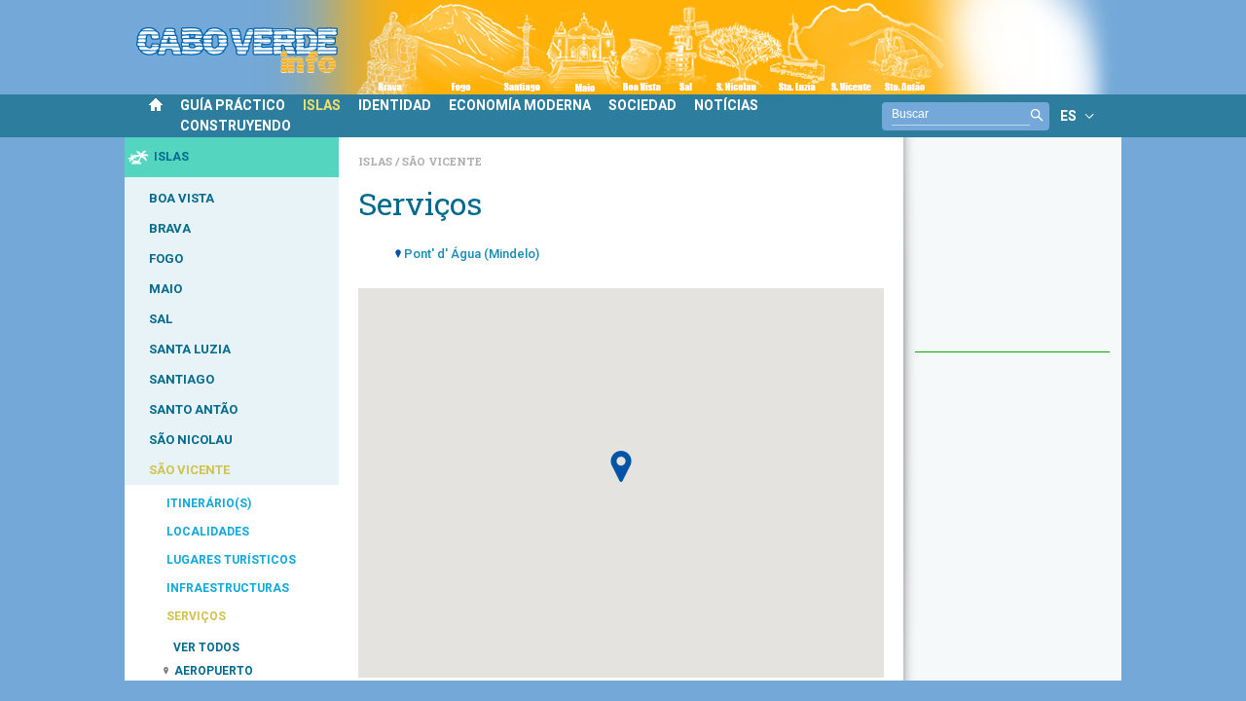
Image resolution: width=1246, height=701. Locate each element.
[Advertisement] (1012, 254)
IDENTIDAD (394, 105)
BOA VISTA (181, 198)
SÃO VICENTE (189, 469)
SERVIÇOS (196, 616)
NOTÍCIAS (726, 105)
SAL (160, 319)
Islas (376, 161)
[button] (621, 466)
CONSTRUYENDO (235, 125)
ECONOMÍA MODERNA (520, 105)
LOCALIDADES (207, 531)
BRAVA (170, 228)
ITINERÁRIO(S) (208, 503)
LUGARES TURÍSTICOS (231, 560)
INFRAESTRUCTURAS (227, 588)
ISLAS (322, 105)
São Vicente (442, 161)
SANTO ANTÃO (193, 409)
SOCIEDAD (642, 105)
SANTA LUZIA (190, 349)
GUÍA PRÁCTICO (232, 105)
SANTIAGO (181, 379)
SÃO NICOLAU (191, 439)
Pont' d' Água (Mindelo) (471, 253)
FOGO (166, 258)
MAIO (165, 288)
